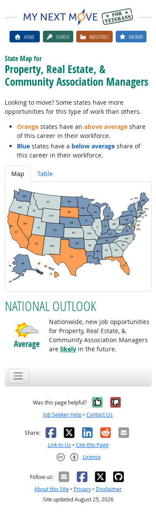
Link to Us (59, 445)
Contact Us (99, 414)
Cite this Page (92, 445)
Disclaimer (109, 489)
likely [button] (68, 349)
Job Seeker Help (62, 414)
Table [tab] (45, 174)
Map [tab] (17, 174)
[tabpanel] (78, 236)
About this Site (51, 489)
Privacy (82, 489)
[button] (27, 330)
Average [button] (27, 344)
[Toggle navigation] (18, 376)
